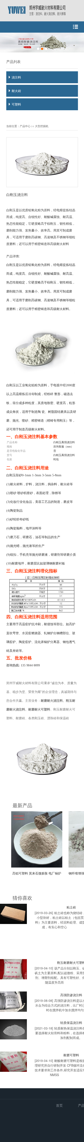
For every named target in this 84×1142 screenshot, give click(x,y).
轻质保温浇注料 (71, 1022)
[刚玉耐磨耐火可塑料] (13, 969)
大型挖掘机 (41, 126)
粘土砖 (71, 907)
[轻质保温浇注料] (13, 1029)
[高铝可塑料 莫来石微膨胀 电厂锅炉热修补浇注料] (39, 866)
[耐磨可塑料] (13, 1062)
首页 (59, 1105)
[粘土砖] (13, 914)
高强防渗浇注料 (71, 995)
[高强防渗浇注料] (13, 1001)
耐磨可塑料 (71, 1055)
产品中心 (25, 126)
